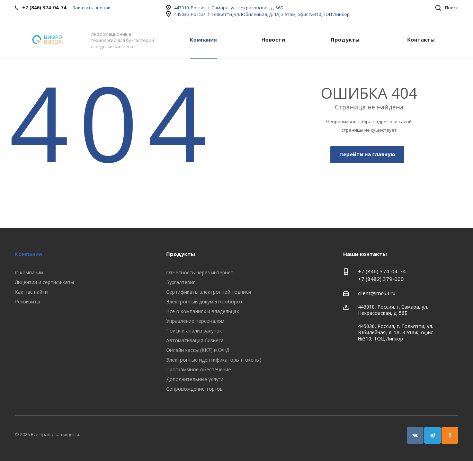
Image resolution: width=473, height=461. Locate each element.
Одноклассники (449, 435)
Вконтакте (415, 435)
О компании (29, 272)
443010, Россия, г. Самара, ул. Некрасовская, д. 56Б (228, 8)
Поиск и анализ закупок (194, 330)
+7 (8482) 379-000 (381, 278)
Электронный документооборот (204, 301)
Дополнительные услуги (194, 379)
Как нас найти (31, 292)
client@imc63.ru (376, 293)
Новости (273, 39)
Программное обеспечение (198, 369)
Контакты (421, 39)
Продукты (345, 39)
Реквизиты (27, 301)
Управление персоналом (195, 321)
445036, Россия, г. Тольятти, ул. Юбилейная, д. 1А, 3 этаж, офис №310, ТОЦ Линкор (262, 14)
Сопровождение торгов (194, 388)
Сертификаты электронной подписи (208, 292)
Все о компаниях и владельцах (202, 311)
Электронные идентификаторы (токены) (213, 359)
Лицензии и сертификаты (44, 282)
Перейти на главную (367, 154)
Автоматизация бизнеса (195, 340)
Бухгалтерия (181, 282)
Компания (203, 39)
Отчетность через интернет (199, 272)
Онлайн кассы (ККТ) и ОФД (197, 350)
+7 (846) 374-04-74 (382, 271)
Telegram (432, 435)
